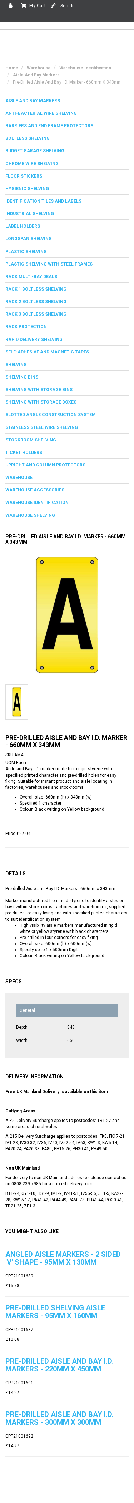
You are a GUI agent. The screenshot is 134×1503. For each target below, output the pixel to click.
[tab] (67, 101)
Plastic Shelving (26, 251)
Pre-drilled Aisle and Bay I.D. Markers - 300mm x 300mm (59, 1418)
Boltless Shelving (27, 138)
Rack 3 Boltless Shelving (35, 314)
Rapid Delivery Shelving (34, 339)
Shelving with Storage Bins (39, 389)
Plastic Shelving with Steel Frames (49, 264)
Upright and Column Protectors (45, 465)
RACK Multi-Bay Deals (31, 276)
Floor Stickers (23, 176)
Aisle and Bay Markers (32, 100)
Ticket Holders (23, 452)
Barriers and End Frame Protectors (49, 125)
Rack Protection (26, 326)
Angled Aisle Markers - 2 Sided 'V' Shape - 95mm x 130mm (63, 1258)
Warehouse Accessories (34, 490)
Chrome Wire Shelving (32, 163)
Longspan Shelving (28, 238)
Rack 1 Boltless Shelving (35, 289)
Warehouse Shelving (30, 515)
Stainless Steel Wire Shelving (41, 427)
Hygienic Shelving (27, 188)
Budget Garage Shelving (34, 150)
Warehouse (19, 477)
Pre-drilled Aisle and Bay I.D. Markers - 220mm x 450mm (59, 1365)
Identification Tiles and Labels (43, 201)
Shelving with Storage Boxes (40, 402)
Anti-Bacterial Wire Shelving (41, 113)
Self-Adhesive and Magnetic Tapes (47, 352)
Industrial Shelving (29, 213)
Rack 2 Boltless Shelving (35, 301)
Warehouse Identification (37, 502)
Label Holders (22, 226)
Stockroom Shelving (30, 440)
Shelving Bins (21, 377)
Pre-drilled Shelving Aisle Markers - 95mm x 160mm (55, 1312)
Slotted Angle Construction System (50, 414)
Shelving (16, 364)
